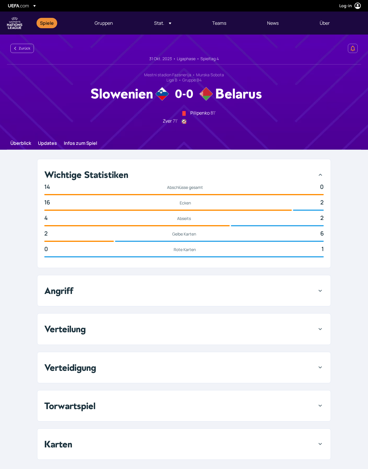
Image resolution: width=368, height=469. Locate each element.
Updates (47, 143)
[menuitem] (60, 23)
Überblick (20, 143)
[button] (162, 23)
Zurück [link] (24, 48)
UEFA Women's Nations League (14, 23)
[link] (46, 23)
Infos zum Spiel (80, 143)
